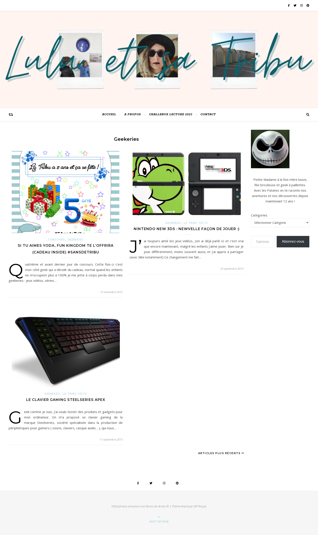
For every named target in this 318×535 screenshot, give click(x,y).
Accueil (109, 114)
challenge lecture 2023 (170, 114)
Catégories (259, 215)
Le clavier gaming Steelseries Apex (65, 400)
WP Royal (200, 506)
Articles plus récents (219, 453)
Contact (208, 114)
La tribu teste (196, 223)
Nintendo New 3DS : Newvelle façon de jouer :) (186, 229)
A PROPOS (132, 114)
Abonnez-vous (293, 241)
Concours (56, 239)
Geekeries (75, 239)
